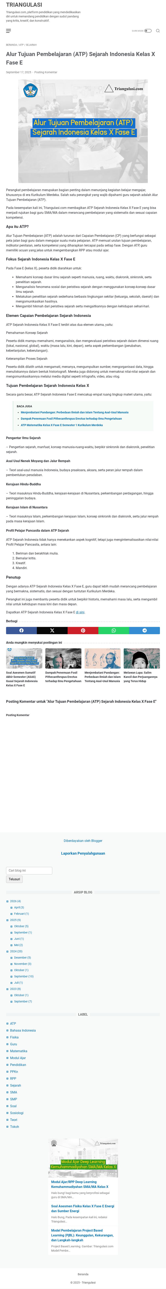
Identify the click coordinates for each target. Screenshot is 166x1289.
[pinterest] (83, 630)
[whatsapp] (113, 630)
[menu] (11, 31)
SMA (13, 1092)
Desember (22, 957)
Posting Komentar (45, 72)
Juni (19, 938)
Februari (21, 913)
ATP (13, 1023)
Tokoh (14, 1127)
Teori (13, 1120)
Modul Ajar (18, 1058)
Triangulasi (24, 4)
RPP (13, 1079)
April (19, 907)
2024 (16, 951)
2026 (15, 901)
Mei (18, 945)
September (23, 932)
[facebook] (21, 630)
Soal (13, 1106)
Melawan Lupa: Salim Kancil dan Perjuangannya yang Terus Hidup (140, 677)
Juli (18, 982)
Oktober (21, 926)
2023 (15, 989)
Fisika (14, 1037)
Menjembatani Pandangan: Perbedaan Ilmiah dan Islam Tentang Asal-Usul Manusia (75, 412)
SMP (13, 1099)
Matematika (18, 1051)
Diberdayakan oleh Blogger (83, 841)
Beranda (83, 1274)
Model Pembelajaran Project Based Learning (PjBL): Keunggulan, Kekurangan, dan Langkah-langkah (82, 1235)
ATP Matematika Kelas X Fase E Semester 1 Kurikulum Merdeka (62, 425)
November (22, 963)
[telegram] (144, 630)
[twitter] (52, 630)
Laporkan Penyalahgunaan (83, 853)
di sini (80, 612)
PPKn (14, 1072)
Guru (13, 1044)
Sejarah (15, 1085)
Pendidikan (18, 1065)
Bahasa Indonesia (23, 1030)
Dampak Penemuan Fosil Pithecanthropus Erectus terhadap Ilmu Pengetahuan (71, 418)
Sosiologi (16, 1113)
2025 (15, 920)
